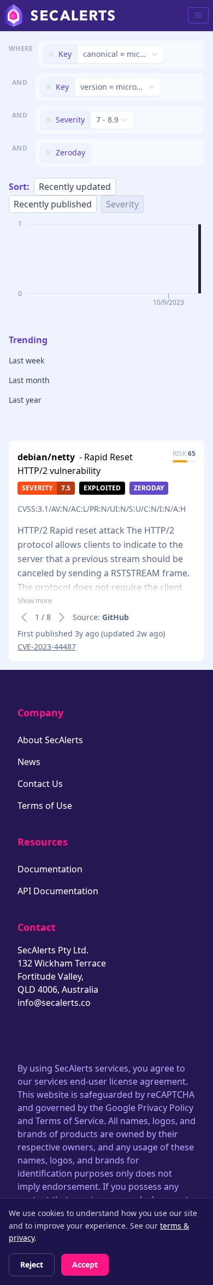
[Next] (61, 617)
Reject (31, 1264)
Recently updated (75, 187)
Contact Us (40, 784)
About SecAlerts (50, 740)
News (28, 762)
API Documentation (57, 891)
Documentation (49, 869)
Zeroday (149, 488)
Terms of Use (44, 806)
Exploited (102, 488)
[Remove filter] (51, 54)
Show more (34, 601)
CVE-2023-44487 (46, 646)
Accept (85, 1264)
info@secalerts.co (54, 1003)
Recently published (53, 204)
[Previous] (24, 617)
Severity (122, 204)
